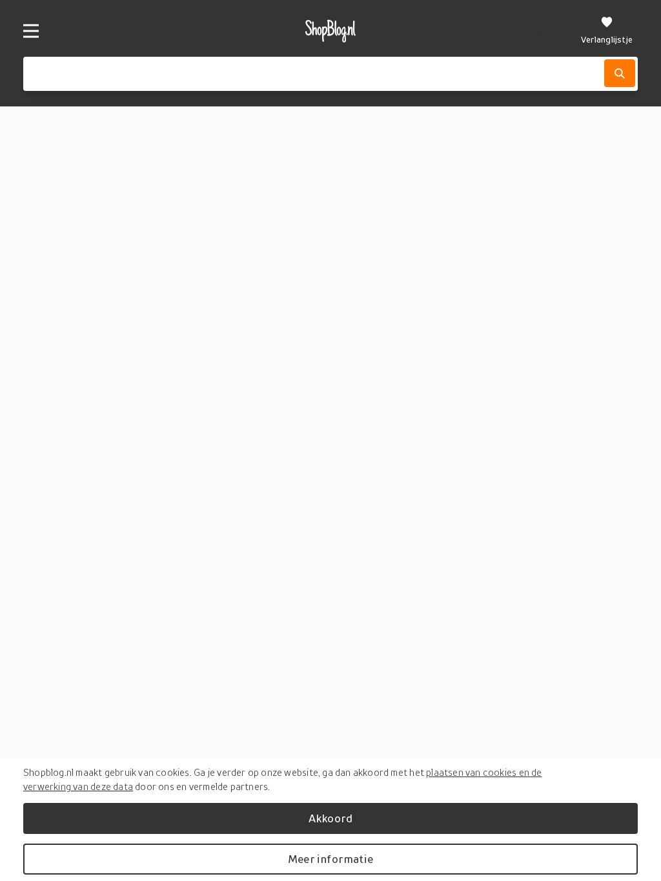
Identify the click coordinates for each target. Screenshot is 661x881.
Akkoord (330, 818)
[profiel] (555, 30)
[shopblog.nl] (331, 31)
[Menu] (31, 31)
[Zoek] (619, 73)
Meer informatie (330, 859)
